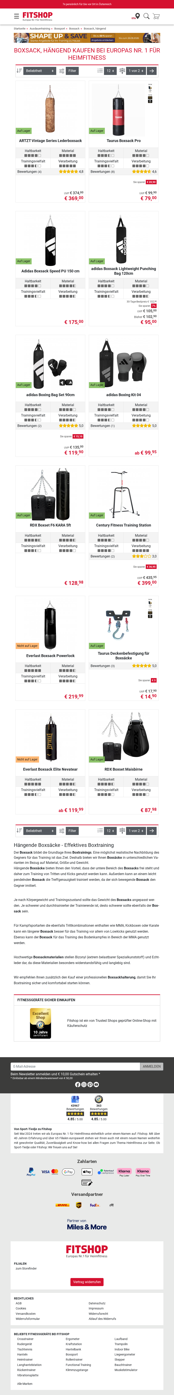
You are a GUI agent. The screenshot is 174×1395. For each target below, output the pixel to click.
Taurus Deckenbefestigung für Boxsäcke (123, 655)
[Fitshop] (37, 16)
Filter (72, 71)
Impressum (96, 1308)
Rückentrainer (26, 1370)
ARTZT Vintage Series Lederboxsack (50, 140)
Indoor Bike (122, 1349)
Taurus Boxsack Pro (124, 140)
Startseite (19, 28)
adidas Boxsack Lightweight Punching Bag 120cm (123, 271)
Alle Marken (24, 1384)
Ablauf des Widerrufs (102, 1319)
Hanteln (22, 1354)
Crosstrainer (25, 1339)
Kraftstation (74, 1344)
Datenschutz (97, 1303)
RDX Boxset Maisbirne (124, 769)
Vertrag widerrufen (87, 1282)
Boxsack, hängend (95, 28)
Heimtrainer (25, 1359)
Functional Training (78, 1365)
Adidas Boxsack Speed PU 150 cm (50, 271)
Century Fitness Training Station (123, 525)
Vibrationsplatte (27, 1375)
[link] (40, 1023)
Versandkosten (26, 1314)
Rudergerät (24, 1344)
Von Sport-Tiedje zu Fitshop (33, 1129)
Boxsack (74, 28)
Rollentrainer (74, 1359)
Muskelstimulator (126, 1370)
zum (26, 1268)
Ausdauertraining (40, 28)
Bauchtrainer (123, 1365)
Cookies (21, 1308)
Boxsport (59, 28)
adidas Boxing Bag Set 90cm (50, 395)
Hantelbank (73, 1349)
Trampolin (121, 1344)
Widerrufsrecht (98, 1314)
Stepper (120, 1359)
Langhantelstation (29, 1365)
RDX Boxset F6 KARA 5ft (50, 525)
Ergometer (73, 1339)
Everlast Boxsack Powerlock (50, 655)
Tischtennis (24, 1349)
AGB (19, 1303)
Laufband (121, 1339)
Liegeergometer (125, 1354)
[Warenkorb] (157, 16)
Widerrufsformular (28, 1319)
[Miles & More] (87, 1224)
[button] (152, 71)
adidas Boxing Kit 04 (123, 395)
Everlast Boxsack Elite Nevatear (50, 769)
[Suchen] (146, 16)
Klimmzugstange (77, 1370)
